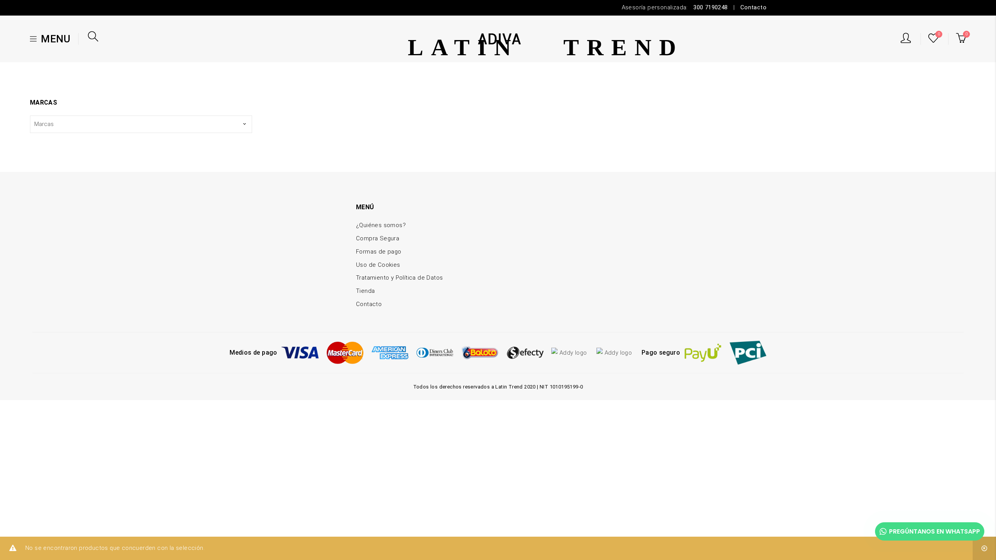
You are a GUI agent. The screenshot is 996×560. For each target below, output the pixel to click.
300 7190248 (710, 7)
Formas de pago (379, 251)
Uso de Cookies (378, 264)
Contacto (753, 7)
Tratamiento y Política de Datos (399, 277)
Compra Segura (377, 238)
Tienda (365, 290)
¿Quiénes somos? (381, 225)
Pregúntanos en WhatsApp (934, 531)
